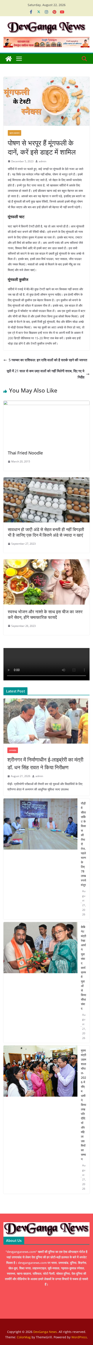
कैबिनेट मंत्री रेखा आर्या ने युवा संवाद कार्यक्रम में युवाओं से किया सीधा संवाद (83, 968)
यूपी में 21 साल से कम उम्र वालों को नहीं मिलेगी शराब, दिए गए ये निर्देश (45, 374)
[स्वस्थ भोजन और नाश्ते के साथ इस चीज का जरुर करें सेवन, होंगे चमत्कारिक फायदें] (46, 562)
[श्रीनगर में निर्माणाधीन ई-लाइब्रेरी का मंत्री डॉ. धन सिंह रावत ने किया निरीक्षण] (46, 721)
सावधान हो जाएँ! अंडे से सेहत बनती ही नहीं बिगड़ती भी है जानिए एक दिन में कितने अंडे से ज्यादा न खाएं (46, 532)
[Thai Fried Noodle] (46, 403)
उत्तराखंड (12, 750)
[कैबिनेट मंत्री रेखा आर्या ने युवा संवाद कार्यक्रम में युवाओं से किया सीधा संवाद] (40, 982)
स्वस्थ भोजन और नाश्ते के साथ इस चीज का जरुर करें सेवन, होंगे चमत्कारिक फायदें (45, 614)
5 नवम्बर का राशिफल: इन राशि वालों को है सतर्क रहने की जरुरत (48, 360)
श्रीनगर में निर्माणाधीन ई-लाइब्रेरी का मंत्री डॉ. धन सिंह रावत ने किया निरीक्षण (45, 763)
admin (42, 161)
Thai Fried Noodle (25, 453)
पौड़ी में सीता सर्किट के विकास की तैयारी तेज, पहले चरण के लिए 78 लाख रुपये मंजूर (83, 844)
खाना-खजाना (14, 132)
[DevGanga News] (8, 59)
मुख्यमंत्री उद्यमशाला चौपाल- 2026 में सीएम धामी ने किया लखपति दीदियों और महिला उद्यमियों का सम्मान (83, 1104)
